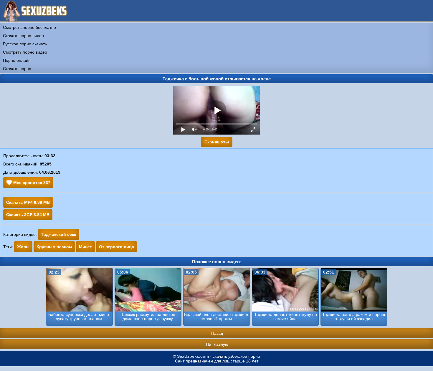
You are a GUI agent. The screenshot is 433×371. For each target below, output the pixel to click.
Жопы (23, 246)
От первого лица (116, 246)
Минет (85, 246)
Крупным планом (54, 246)
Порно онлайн (17, 60)
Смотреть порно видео (25, 52)
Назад (217, 333)
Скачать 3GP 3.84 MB (27, 214)
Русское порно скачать (25, 44)
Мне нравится (31, 182)
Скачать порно (17, 68)
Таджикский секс (58, 234)
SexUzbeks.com (193, 356)
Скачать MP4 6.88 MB (28, 202)
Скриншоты (216, 142)
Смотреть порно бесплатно (29, 27)
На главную (217, 344)
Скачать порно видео (23, 35)
